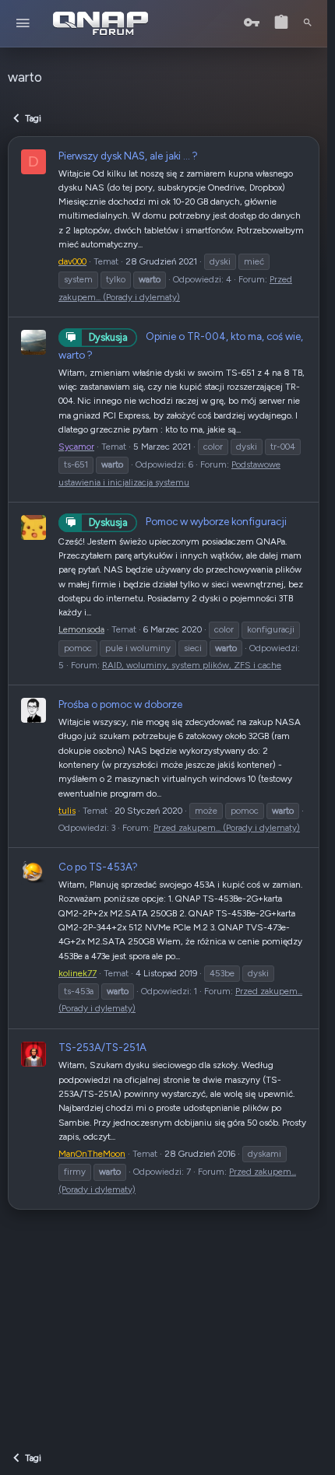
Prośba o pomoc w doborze (120, 704)
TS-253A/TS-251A (102, 1047)
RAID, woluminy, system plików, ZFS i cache (191, 665)
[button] (23, 23)
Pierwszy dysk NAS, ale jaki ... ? (128, 155)
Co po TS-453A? (98, 866)
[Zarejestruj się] (281, 23)
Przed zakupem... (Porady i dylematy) (226, 827)
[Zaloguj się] (251, 23)
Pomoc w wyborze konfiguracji (188, 521)
